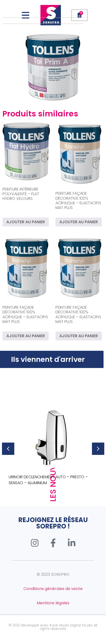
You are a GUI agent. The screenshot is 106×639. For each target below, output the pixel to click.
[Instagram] (34, 543)
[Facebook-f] (53, 543)
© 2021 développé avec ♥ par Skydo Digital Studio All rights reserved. (53, 627)
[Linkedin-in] (71, 543)
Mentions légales (53, 603)
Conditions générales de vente (53, 588)
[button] (8, 449)
